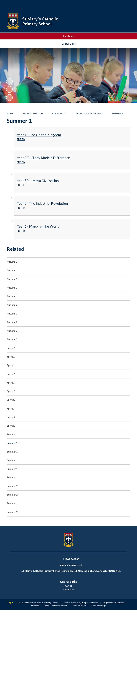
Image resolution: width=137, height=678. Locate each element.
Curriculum (59, 113)
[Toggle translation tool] (119, 5)
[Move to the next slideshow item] (9, 97)
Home (10, 113)
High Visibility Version (113, 602)
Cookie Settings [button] (98, 605)
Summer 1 (117, 113)
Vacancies (68, 589)
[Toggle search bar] (110, 5)
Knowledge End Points (89, 113)
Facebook (68, 36)
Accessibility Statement (56, 605)
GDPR (68, 585)
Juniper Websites (89, 602)
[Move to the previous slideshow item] (9, 89)
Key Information (33, 113)
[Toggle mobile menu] (129, 5)
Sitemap (35, 605)
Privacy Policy (79, 605)
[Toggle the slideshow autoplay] (9, 81)
